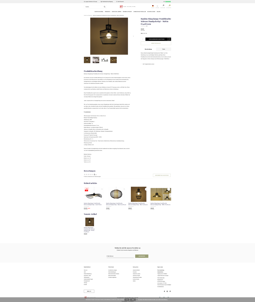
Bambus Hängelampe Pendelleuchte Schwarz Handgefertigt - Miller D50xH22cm (160, 204)
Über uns (85, 270)
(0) (146, 26)
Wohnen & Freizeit (127, 11)
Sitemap (85, 282)
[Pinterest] (170, 291)
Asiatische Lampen (116, 11)
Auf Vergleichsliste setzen (148, 64)
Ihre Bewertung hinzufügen (162, 175)
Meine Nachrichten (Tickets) (113, 273)
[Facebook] (164, 291)
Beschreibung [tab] (148, 49)
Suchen (104, 6)
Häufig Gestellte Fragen (88, 279)
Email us (89, 291)
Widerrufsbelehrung (88, 273)
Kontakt (85, 284)
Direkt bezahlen (156, 43)
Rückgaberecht (87, 280)
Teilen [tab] (163, 49)
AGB (85, 271)
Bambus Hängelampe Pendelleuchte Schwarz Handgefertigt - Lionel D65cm (92, 204)
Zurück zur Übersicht (88, 15)
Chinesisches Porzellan (139, 11)
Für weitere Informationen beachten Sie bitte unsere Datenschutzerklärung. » (153, 299)
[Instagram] (167, 291)
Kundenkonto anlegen (112, 270)
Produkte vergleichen (112, 277)
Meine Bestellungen (112, 271)
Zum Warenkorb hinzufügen (156, 39)
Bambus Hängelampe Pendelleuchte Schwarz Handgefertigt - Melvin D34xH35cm (89, 229)
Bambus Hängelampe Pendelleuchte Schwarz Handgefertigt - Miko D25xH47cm (138, 204)
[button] (87, 60)
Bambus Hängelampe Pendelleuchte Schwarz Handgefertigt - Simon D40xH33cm (116, 204)
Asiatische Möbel (99, 11)
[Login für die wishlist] (169, 39)
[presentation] (133, 36)
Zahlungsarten (86, 277)
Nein (133, 299)
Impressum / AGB (87, 275)
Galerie (158, 11)
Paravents (107, 11)
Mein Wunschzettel (112, 275)
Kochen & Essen (151, 11)
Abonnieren (142, 256)
